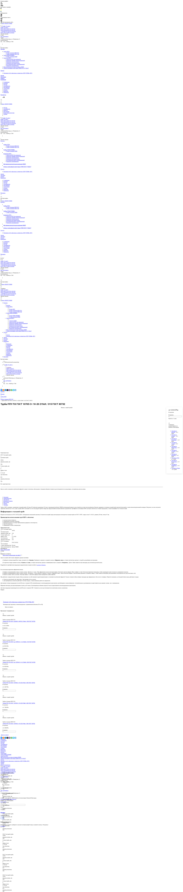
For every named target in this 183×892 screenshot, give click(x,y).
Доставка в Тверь (175, 468)
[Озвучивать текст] (1, 19)
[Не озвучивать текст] (1, 20)
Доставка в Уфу (175, 458)
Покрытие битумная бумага (13, 63)
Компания (3, 79)
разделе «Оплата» (41, 565)
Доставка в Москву (174, 431)
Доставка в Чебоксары (174, 447)
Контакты (3, 95)
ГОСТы (5, 84)
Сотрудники (6, 88)
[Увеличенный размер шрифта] (2, 5)
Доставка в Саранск (174, 451)
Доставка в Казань (174, 435)
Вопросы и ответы (8, 501)
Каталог (3, 49)
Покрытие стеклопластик (12, 61)
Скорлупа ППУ (7, 58)
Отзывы (5, 89)
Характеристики (7, 498)
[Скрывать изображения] (1, 16)
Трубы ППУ (6, 51)
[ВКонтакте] (1, 390)
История (5, 83)
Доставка (3, 77)
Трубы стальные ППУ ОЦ (12, 54)
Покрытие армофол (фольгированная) (15, 60)
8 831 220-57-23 (7, 32)
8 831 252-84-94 (8, 30)
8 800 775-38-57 (6, 26)
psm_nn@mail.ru (4, 36)
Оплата (2, 78)
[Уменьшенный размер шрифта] (1, 2)
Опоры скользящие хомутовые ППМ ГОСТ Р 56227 (16, 68)
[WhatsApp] (11, 390)
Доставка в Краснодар (174, 461)
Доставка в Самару (174, 443)
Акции (2, 75)
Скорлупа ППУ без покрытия (13, 59)
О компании (6, 82)
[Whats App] (4, 97)
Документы (6, 499)
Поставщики (6, 87)
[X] (7, 390)
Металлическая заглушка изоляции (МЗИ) (13, 67)
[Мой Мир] (5, 390)
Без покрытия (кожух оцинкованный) (15, 64)
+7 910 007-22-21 (8, 31)
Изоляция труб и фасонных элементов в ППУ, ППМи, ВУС (17, 73)
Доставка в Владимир (174, 439)
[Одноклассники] (3, 390)
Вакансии (5, 91)
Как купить (6, 502)
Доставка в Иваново (174, 454)
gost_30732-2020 (5, 549)
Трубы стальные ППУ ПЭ (12, 52)
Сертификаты (6, 86)
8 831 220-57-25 (8, 28)
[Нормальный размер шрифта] (2, 4)
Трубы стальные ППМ (11, 56)
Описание (5, 497)
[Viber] (9, 390)
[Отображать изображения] (1, 14)
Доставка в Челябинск (174, 465)
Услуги (2, 70)
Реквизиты (6, 92)
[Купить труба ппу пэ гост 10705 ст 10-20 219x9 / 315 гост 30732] (77, 445)
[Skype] (13, 390)
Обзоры (2, 762)
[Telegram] (15, 390)
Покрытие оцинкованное (12, 65)
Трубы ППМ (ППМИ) (8, 55)
